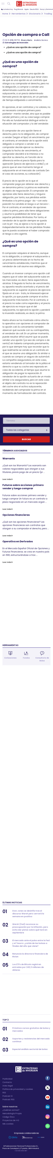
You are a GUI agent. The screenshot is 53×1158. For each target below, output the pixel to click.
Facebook (47, 1078)
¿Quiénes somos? (10, 1110)
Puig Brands (18, 9)
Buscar (9, 4)
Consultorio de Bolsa (42, 659)
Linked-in (47, 1107)
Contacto (7, 1082)
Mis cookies (7, 1123)
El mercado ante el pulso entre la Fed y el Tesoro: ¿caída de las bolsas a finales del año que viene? (31, 943)
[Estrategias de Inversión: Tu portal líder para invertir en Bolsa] (26, 4)
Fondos (26, 658)
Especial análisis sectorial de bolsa (29, 1049)
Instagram (47, 1116)
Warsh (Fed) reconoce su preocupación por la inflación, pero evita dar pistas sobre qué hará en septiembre (30, 928)
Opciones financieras (16, 515)
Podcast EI (7, 1096)
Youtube (47, 1097)
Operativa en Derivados (17, 541)
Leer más (6, 479)
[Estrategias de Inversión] (26, 1069)
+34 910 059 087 (21, 1151)
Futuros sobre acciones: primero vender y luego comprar (23, 486)
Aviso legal (7, 1085)
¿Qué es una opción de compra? (23, 47)
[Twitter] (47, 1087)
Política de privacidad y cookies (17, 1089)
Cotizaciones (10, 658)
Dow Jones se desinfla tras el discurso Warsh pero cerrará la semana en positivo (28, 913)
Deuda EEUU (34, 9)
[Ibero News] (40, 1137)
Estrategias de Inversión (16, 42)
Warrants (8, 458)
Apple (26, 9)
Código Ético (8, 1117)
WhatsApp (47, 1126)
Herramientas (10, 645)
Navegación (3, 4)
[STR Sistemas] (27, 1137)
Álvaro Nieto (26, 40)
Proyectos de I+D (10, 1120)
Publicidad (7, 1078)
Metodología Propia (12, 1113)
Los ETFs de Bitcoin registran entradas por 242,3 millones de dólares (28, 967)
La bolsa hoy (8, 9)
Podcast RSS (8, 1099)
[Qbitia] (13, 1137)
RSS (4, 1092)
